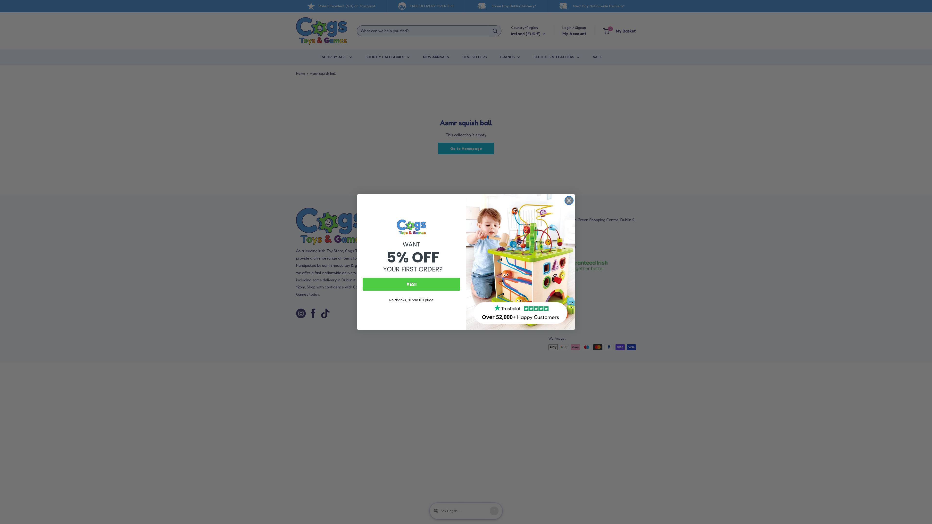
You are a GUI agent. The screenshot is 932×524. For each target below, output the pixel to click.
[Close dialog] (569, 200)
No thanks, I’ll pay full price (411, 300)
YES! (411, 284)
